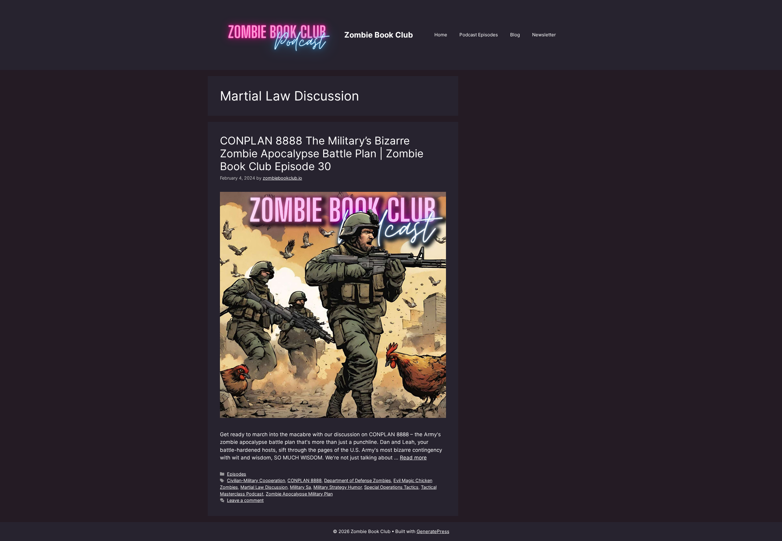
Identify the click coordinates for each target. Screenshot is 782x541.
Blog (515, 35)
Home (440, 35)
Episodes (236, 474)
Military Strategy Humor (337, 487)
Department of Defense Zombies (357, 480)
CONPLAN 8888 (304, 480)
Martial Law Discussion (263, 487)
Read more (413, 458)
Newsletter (544, 35)
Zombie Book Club (378, 34)
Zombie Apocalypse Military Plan (299, 493)
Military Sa (300, 487)
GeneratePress (433, 531)
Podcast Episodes (478, 35)
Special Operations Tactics (391, 487)
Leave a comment (245, 500)
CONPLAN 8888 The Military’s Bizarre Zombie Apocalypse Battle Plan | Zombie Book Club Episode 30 (321, 153)
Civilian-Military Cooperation (256, 480)
